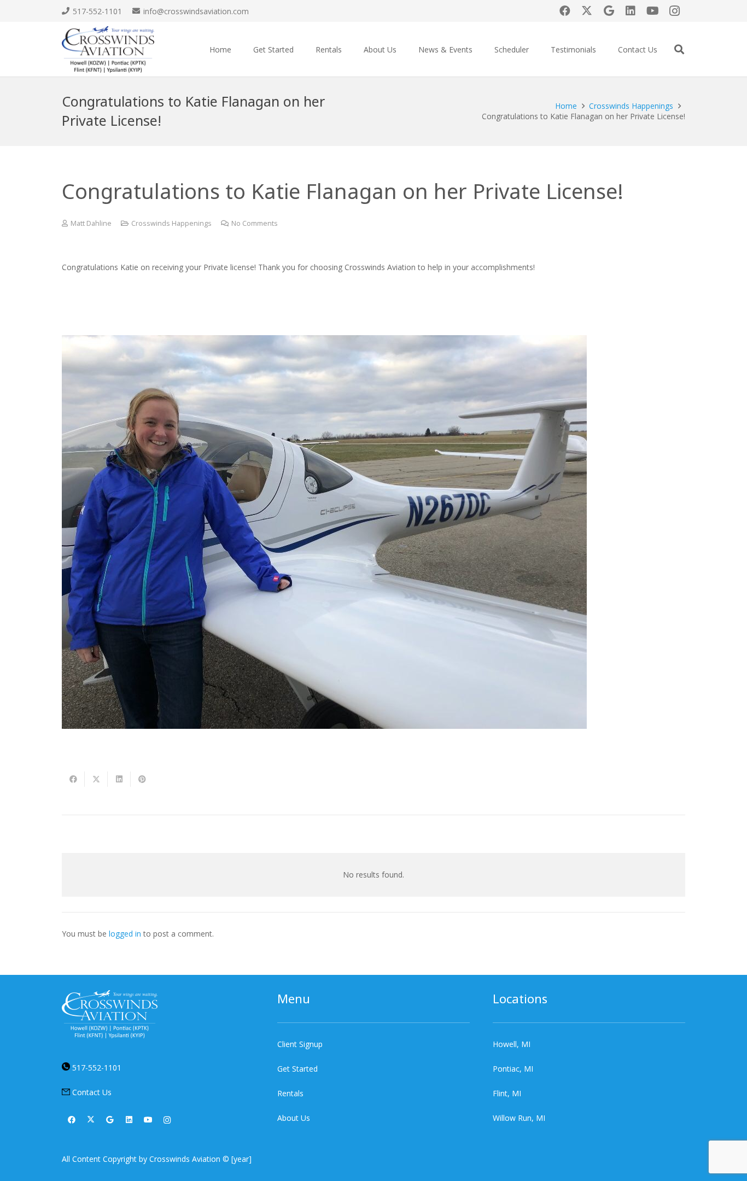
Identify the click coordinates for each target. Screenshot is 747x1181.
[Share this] (73, 779)
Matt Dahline (91, 223)
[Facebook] (565, 11)
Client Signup (300, 1044)
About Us (293, 1118)
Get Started (297, 1068)
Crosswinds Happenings (171, 223)
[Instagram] (674, 11)
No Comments (254, 223)
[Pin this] (142, 779)
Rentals (290, 1093)
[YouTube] (652, 11)
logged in (125, 933)
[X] (587, 11)
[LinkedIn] (630, 11)
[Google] (609, 11)
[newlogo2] (108, 49)
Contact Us (92, 1092)
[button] (300, 49)
